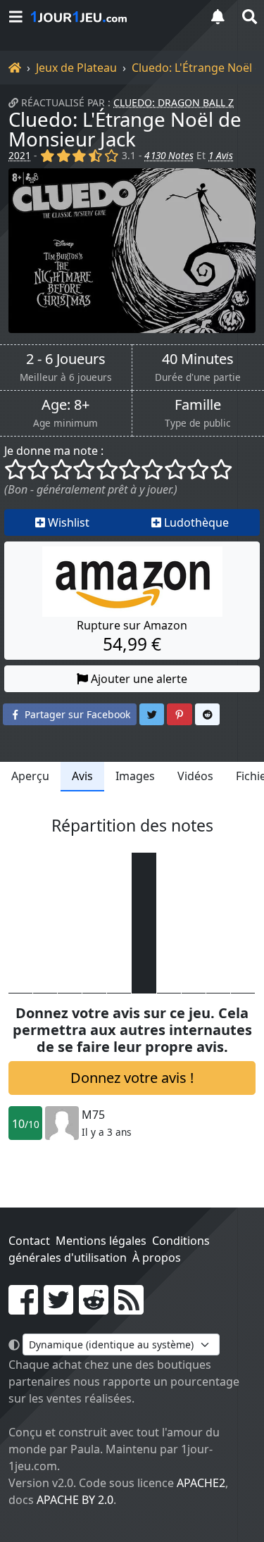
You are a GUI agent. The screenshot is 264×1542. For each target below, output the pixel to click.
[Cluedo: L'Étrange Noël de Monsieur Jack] (132, 250)
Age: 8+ (65, 404)
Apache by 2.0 (75, 1499)
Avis (82, 776)
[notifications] (217, 16)
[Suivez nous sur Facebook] (23, 1308)
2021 (19, 155)
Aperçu (30, 776)
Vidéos (195, 776)
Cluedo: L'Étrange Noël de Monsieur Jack (124, 129)
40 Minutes (198, 359)
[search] (248, 16)
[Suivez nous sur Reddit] (93, 1308)
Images (135, 776)
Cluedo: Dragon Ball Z (173, 102)
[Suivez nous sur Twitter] (58, 1308)
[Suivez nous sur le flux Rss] (129, 1308)
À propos (156, 1257)
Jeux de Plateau (76, 67)
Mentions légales (101, 1240)
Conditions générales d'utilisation (109, 1249)
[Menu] (15, 16)
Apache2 (201, 1483)
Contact (29, 1240)
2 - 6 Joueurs (66, 359)
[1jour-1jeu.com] (111, 16)
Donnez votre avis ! (132, 1077)
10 (25, 1124)
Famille (198, 404)
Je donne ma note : (53, 450)
